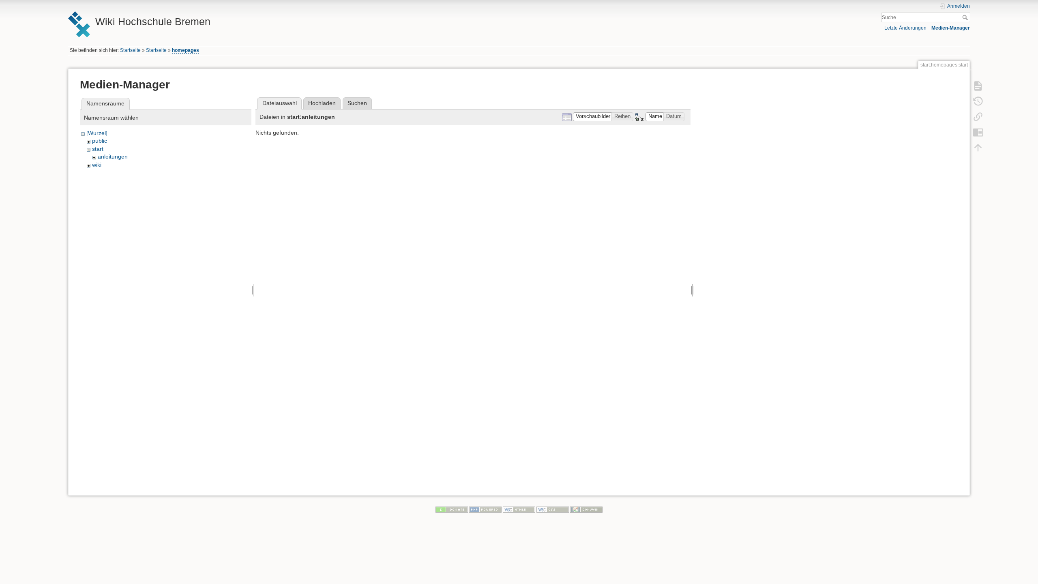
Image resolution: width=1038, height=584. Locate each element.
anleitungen (113, 156)
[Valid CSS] (552, 509)
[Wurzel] (96, 133)
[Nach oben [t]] (978, 147)
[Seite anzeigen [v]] (978, 86)
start (97, 149)
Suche (966, 17)
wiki (96, 164)
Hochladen (322, 103)
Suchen (357, 103)
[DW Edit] (978, 132)
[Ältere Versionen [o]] (978, 101)
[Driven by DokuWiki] (586, 509)
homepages (185, 50)
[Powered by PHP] (485, 509)
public (99, 140)
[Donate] (451, 509)
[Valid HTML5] (519, 509)
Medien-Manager (950, 28)
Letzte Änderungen (905, 28)
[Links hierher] (978, 117)
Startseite (130, 50)
